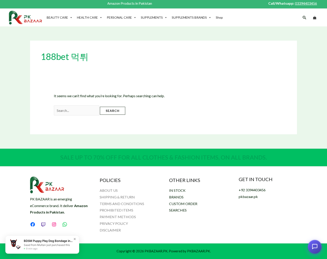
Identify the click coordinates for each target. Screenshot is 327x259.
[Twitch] (43, 224)
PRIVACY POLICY (114, 223)
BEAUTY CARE (57, 17)
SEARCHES (178, 210)
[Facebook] (32, 224)
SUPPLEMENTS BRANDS (189, 17)
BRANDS (176, 197)
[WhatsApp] (64, 224)
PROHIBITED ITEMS (116, 210)
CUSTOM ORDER (183, 204)
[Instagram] (54, 224)
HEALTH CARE (87, 17)
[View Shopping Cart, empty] (314, 18)
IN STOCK (177, 190)
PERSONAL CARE (119, 17)
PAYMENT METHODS (118, 217)
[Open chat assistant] (315, 246)
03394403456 (306, 3)
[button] (305, 17)
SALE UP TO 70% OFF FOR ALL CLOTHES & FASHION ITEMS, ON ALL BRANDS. (163, 157)
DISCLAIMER (110, 230)
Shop (219, 17)
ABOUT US (109, 190)
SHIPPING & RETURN (117, 197)
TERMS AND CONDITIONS (122, 204)
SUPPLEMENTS (152, 17)
